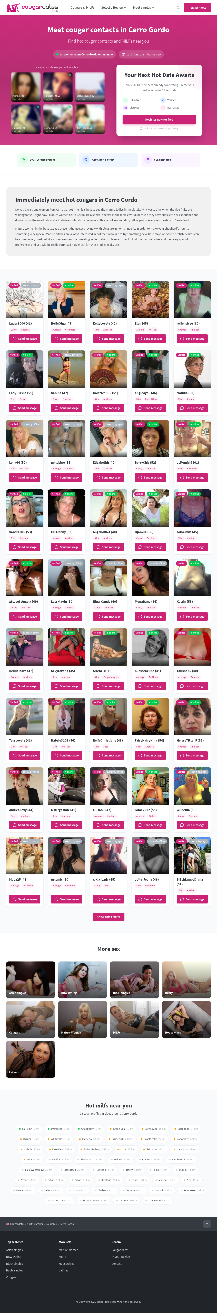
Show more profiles (108, 916)
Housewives (66, 1264)
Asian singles (14, 1250)
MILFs (62, 1257)
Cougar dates (120, 1250)
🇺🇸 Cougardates (15, 1224)
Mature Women (68, 1250)
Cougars (11, 1277)
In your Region (121, 1257)
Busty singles (14, 1270)
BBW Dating (13, 1257)
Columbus (51, 1224)
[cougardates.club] (32, 7)
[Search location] (178, 8)
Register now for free (159, 119)
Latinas (63, 1270)
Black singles (14, 1264)
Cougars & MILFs (82, 7)
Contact (117, 1264)
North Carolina (35, 1224)
